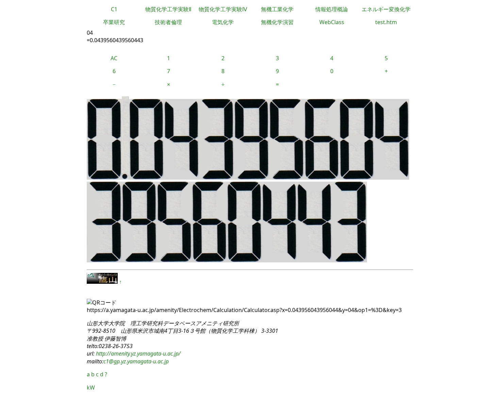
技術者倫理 (168, 22)
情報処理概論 (331, 9)
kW (91, 387)
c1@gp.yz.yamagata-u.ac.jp (136, 361)
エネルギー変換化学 (386, 9)
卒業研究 (114, 22)
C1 (114, 9)
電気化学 (223, 22)
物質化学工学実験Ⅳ (223, 9)
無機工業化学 (277, 9)
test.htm (386, 22)
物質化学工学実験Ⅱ (168, 9)
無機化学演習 (277, 22)
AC (114, 58)
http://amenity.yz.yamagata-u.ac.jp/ (138, 353)
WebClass (331, 22)
